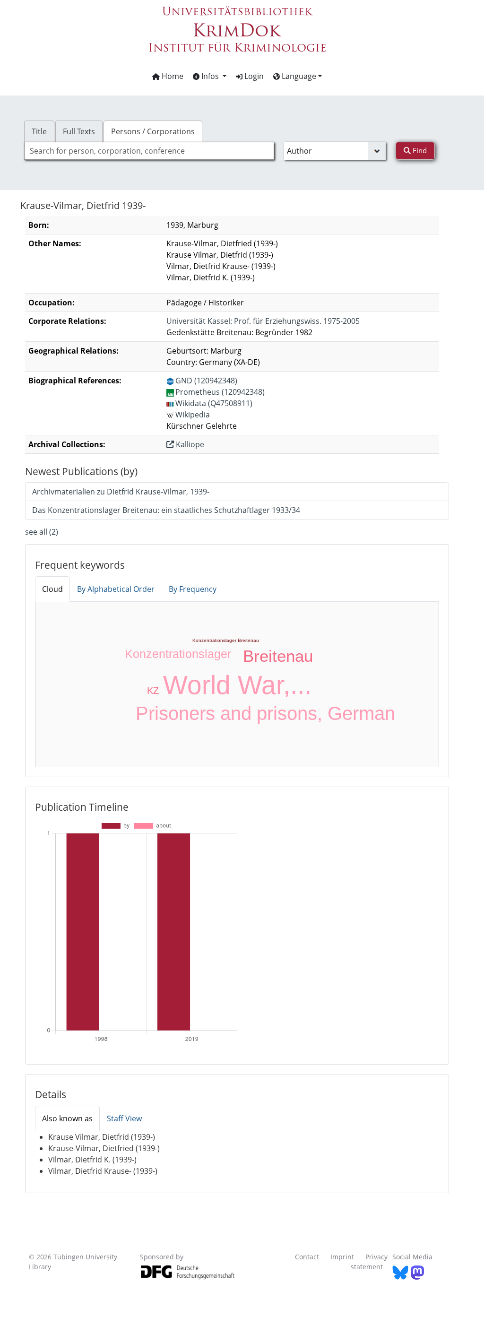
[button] (209, 76)
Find (419, 150)
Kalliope (189, 444)
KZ (153, 690)
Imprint (342, 1256)
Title (39, 131)
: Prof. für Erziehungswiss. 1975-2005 (263, 321)
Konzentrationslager (178, 653)
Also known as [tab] (67, 1118)
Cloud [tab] (52, 589)
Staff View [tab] (124, 1118)
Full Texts (79, 131)
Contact (307, 1256)
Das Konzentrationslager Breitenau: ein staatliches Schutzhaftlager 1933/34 (166, 510)
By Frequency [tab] (192, 589)
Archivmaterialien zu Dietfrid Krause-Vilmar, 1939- (120, 491)
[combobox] (149, 151)
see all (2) (41, 532)
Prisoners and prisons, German (265, 713)
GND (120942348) (206, 380)
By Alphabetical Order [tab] (116, 589)
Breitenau (278, 656)
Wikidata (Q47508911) (213, 403)
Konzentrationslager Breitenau (225, 640)
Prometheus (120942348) (220, 392)
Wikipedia (192, 414)
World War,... (237, 685)
